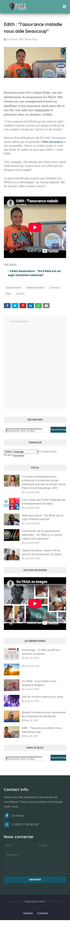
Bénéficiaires (35, 287)
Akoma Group (15, 901)
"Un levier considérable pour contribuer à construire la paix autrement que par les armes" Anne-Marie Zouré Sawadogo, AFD (44, 482)
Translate (18, 456)
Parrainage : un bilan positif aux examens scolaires (41, 651)
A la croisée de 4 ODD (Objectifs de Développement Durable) (43, 501)
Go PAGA (12, 39)
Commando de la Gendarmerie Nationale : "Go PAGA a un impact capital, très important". (42, 534)
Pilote (20, 293)
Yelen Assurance (52, 141)
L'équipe (28, 913)
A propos (42, 913)
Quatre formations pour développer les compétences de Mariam (44, 714)
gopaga (55, 287)
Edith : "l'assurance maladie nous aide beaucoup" (42, 729)
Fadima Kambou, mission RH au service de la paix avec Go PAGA (41, 552)
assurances (13, 287)
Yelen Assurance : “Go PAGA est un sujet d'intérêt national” (34, 273)
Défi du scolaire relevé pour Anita (42, 696)
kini (8, 293)
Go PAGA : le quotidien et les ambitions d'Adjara (39, 683)
